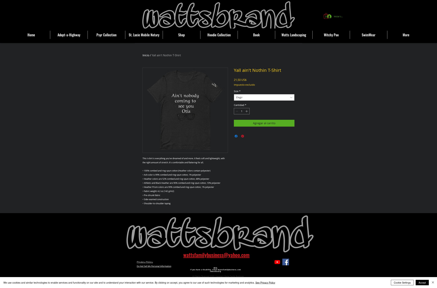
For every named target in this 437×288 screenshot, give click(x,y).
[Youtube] (277, 262)
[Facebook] (285, 262)
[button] (326, 16)
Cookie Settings (402, 282)
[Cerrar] (433, 282)
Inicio (146, 55)
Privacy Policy (145, 261)
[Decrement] (236, 111)
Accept (422, 282)
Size (237, 91)
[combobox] (264, 97)
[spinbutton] (242, 111)
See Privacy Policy (265, 282)
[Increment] (247, 111)
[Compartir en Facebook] (236, 136)
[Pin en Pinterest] (243, 136)
